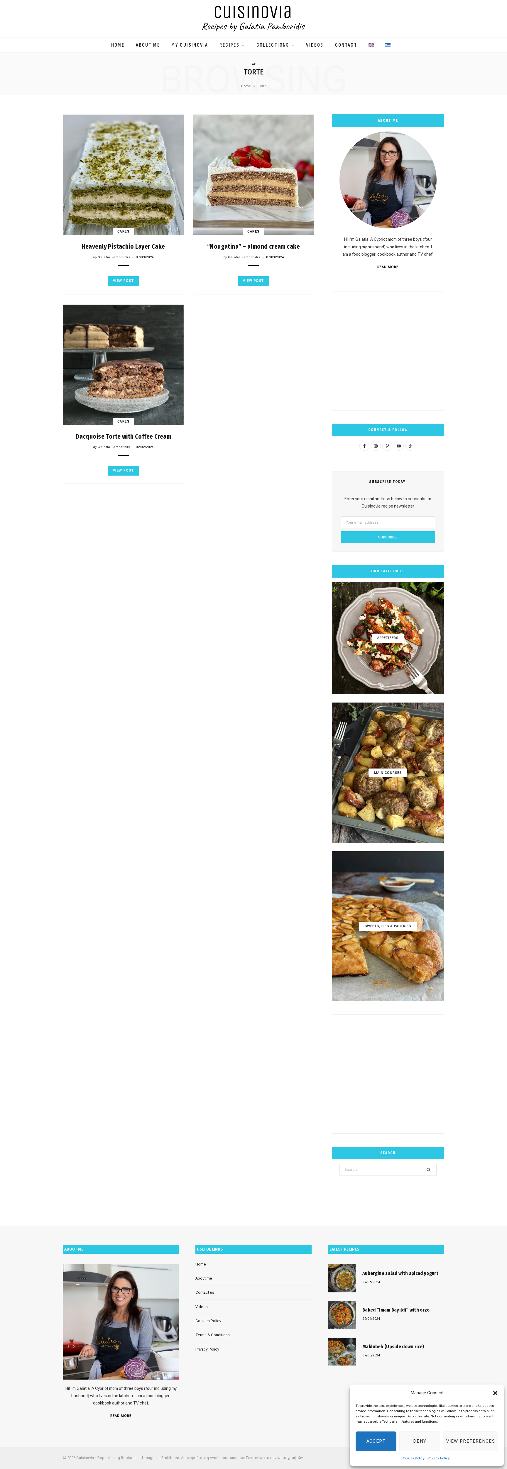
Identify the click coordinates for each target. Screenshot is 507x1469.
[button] (495, 1393)
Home (118, 45)
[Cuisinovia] (253, 19)
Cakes (123, 231)
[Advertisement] (388, 350)
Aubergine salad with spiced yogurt (400, 1273)
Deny (419, 1441)
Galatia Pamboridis (114, 257)
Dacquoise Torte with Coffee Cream (123, 436)
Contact (346, 45)
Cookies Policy (413, 1458)
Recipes (229, 45)
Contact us (204, 1292)
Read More (387, 267)
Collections (272, 45)
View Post (123, 281)
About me (148, 45)
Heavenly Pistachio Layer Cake (123, 246)
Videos (314, 45)
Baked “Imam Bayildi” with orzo (396, 1310)
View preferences (470, 1441)
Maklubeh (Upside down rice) (393, 1346)
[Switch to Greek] (388, 42)
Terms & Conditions (212, 1335)
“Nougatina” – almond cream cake (253, 246)
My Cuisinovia (189, 45)
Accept (376, 1441)
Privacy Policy (438, 1458)
